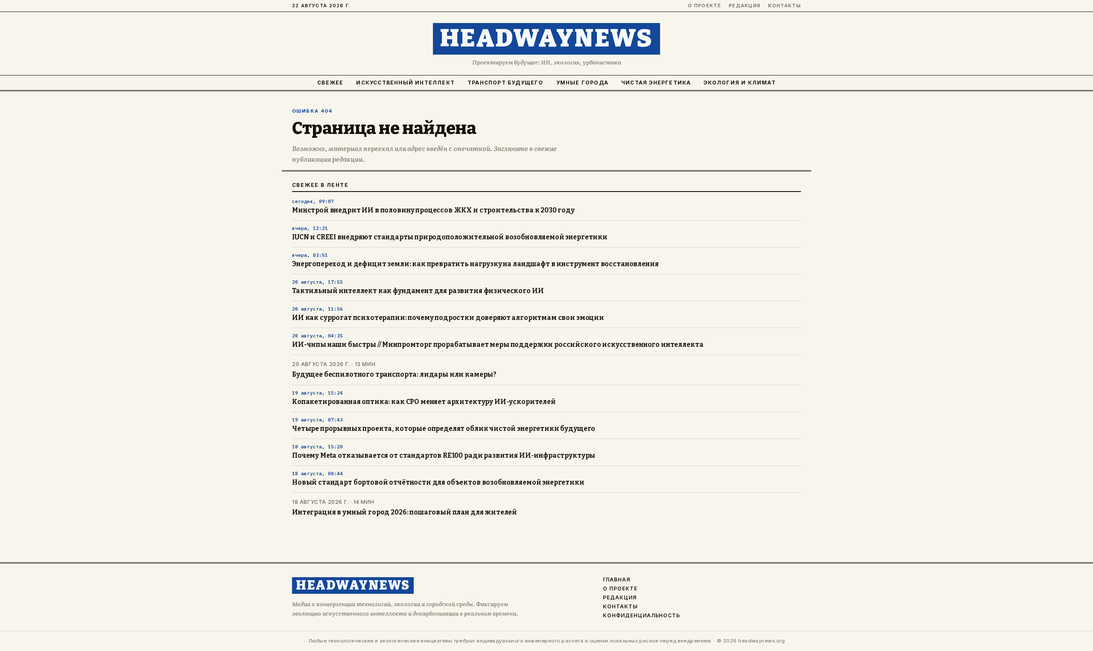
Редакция (745, 5)
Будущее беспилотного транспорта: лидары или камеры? (394, 374)
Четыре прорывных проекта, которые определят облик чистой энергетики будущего (443, 429)
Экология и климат (739, 82)
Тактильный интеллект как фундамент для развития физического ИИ (418, 291)
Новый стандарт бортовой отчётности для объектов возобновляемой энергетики (438, 482)
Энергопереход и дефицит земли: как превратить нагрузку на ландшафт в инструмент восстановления (475, 264)
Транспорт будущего (506, 82)
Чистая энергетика (656, 82)
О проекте (704, 5)
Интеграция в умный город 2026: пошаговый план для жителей (404, 512)
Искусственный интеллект (405, 82)
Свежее (330, 82)
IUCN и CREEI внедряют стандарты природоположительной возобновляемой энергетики (450, 237)
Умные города (582, 82)
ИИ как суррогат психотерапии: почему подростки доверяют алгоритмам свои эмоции (448, 318)
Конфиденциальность (641, 615)
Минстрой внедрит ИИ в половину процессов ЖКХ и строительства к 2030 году (433, 210)
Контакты (784, 5)
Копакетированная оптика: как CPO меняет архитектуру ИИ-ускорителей (424, 402)
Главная (616, 579)
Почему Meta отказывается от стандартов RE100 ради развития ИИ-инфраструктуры (443, 455)
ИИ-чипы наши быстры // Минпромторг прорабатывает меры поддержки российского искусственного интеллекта (497, 345)
